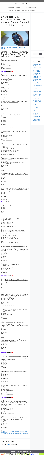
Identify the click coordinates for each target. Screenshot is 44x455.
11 (23, 454)
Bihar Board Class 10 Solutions (14, 7)
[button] (22, 454)
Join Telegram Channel (32, 454)
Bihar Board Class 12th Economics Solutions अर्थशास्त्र (37, 66)
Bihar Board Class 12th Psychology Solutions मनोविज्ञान (37, 70)
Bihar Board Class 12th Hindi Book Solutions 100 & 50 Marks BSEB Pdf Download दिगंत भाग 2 (37, 119)
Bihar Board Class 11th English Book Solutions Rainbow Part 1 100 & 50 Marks (37, 94)
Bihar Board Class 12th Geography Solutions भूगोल (37, 81)
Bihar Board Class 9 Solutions (29, 7)
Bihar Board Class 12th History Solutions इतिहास (37, 88)
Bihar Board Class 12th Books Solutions (37, 113)
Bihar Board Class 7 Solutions (28, 10)
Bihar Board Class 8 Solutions (14, 10)
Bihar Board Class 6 (11, 454)
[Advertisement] (37, 31)
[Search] (40, 54)
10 (20, 454)
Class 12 (3, 430)
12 (25, 454)
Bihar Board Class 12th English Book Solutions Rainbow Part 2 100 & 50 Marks (37, 101)
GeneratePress (30, 451)
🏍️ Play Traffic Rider (37, 454)
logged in (9, 444)
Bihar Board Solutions (7, 454)
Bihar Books (28, 454)
